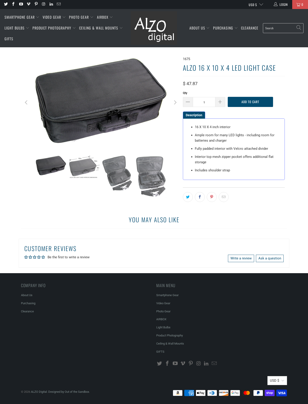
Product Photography (52, 28)
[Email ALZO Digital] (58, 4)
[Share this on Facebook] (200, 197)
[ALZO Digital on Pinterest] (36, 4)
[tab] (194, 115)
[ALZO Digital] (154, 28)
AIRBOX (103, 17)
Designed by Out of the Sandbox (68, 391)
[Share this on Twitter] (188, 197)
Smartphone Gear (20, 17)
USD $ (253, 4)
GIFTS (9, 38)
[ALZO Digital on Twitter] (5, 4)
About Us (197, 28)
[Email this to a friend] (224, 197)
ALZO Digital (39, 391)
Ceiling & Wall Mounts (99, 28)
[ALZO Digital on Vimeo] (28, 4)
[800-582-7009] (74, 4)
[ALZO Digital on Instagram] (43, 4)
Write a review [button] (241, 258)
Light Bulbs (15, 28)
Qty (185, 93)
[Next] (175, 102)
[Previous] (26, 102)
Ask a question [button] (269, 258)
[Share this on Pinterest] (212, 197)
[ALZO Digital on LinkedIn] (51, 4)
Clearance (249, 28)
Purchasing (223, 28)
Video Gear (52, 17)
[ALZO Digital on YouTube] (20, 4)
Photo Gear (79, 17)
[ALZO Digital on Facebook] (13, 4)
